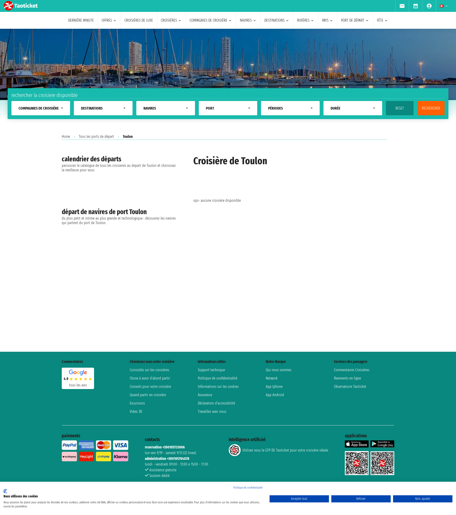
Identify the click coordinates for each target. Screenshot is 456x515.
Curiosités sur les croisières (149, 370)
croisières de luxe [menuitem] (138, 20)
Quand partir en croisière (148, 395)
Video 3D (136, 411)
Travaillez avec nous (212, 411)
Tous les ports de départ (96, 136)
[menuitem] (402, 6)
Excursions (137, 403)
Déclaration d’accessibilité (216, 403)
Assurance (205, 395)
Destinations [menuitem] (274, 20)
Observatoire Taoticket (350, 386)
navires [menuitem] (246, 20)
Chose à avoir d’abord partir (150, 378)
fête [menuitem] (380, 20)
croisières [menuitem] (169, 20)
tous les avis (78, 385)
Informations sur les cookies (218, 386)
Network (272, 378)
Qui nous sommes (278, 370)
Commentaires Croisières (351, 370)
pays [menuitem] (325, 20)
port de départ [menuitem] (352, 20)
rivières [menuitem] (303, 20)
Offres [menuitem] (107, 20)
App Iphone (274, 386)
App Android (275, 395)
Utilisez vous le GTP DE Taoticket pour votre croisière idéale (285, 450)
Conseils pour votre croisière (150, 386)
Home (66, 136)
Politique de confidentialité (217, 378)
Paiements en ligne (347, 378)
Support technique (211, 370)
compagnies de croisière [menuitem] (208, 20)
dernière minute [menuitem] (81, 20)
